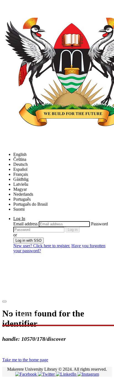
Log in (72, 230)
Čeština (19, 159)
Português (22, 199)
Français (20, 174)
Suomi (19, 209)
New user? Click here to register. (41, 245)
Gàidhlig (20, 179)
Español (20, 169)
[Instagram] (88, 374)
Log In (19, 218)
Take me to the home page (25, 359)
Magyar (20, 189)
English (20, 154)
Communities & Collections (37, 309)
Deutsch (20, 164)
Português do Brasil (30, 204)
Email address (25, 223)
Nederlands (23, 194)
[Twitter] (47, 374)
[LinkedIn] (66, 374)
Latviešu (20, 184)
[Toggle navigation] (4, 301)
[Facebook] (26, 374)
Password (99, 223)
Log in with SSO (28, 240)
